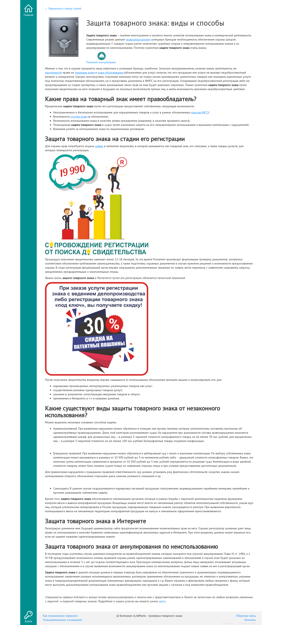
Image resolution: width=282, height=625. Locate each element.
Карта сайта (228, 623)
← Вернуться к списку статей (63, 8)
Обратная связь (246, 616)
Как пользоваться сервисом (60, 616)
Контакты (250, 620)
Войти (28, 621)
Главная (28, 15)
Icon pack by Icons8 (247, 623)
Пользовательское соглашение (62, 620)
